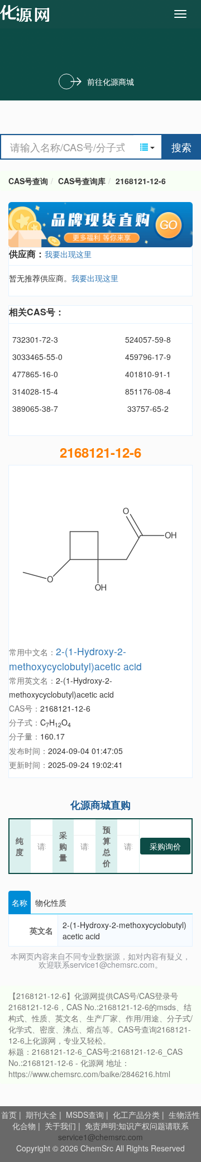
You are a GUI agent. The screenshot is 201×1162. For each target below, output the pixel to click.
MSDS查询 (85, 1114)
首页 (9, 1114)
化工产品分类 (136, 1114)
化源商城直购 (100, 805)
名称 (19, 902)
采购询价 (165, 846)
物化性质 (50, 902)
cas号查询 (27, 13)
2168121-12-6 (141, 180)
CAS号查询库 (82, 180)
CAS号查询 (28, 180)
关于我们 (60, 1125)
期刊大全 (41, 1114)
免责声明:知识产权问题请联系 (137, 1125)
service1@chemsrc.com (100, 1136)
